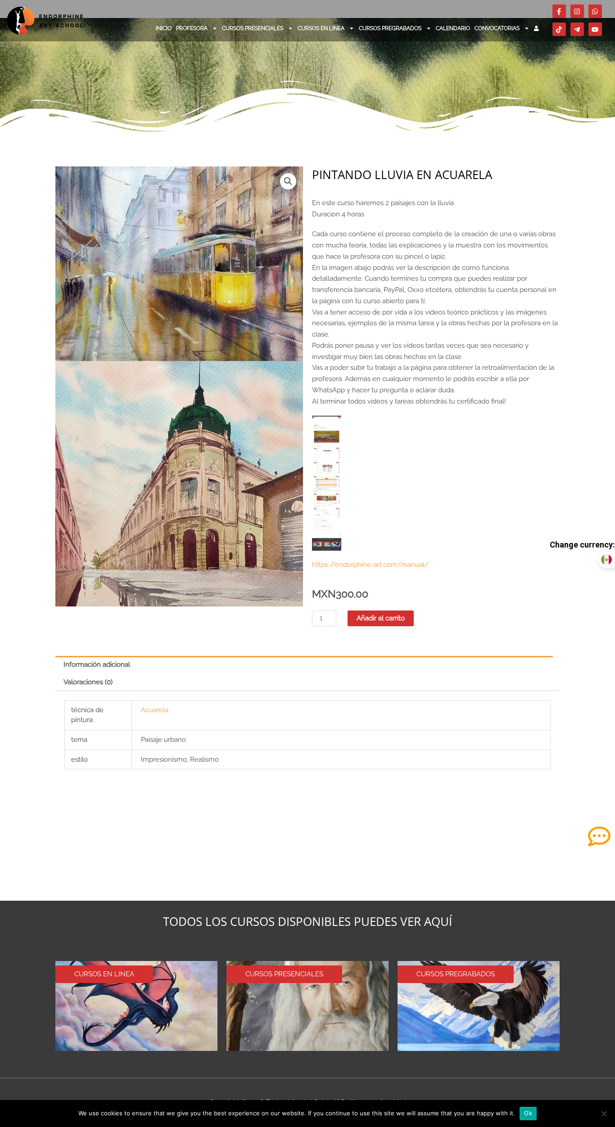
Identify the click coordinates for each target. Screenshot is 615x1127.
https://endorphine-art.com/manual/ (370, 565)
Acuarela (154, 710)
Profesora (192, 28)
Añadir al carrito (381, 618)
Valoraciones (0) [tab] (88, 682)
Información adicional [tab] (96, 664)
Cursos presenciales (252, 28)
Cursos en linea (321, 28)
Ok (528, 1113)
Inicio (164, 28)
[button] (288, 181)
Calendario (453, 28)
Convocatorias (497, 28)
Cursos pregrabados (390, 28)
